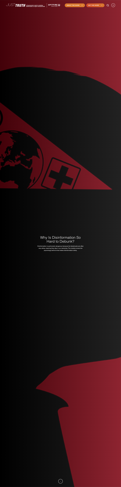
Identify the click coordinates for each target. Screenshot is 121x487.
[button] (108, 5)
